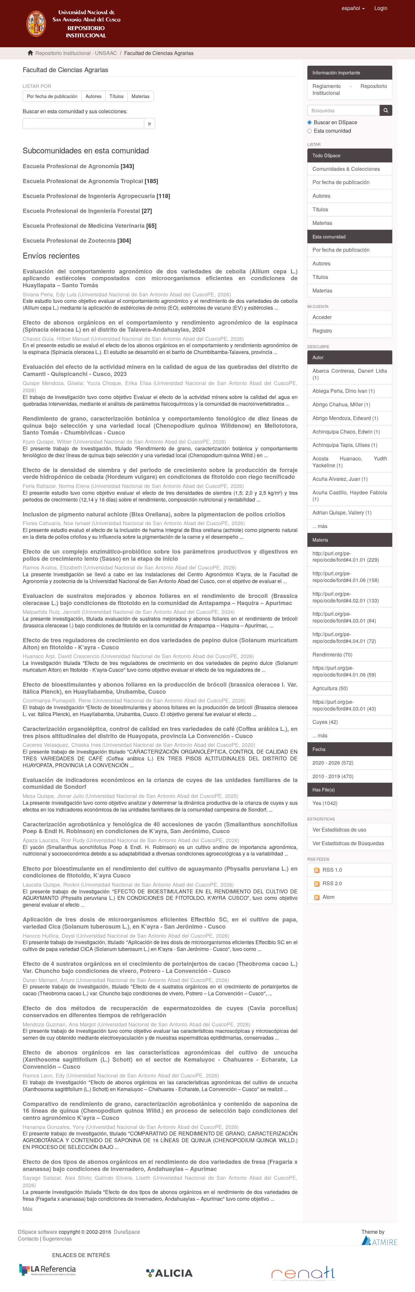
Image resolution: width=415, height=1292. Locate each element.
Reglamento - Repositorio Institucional (350, 89)
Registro (322, 330)
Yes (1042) (325, 803)
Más (27, 1208)
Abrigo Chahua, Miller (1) (341, 404)
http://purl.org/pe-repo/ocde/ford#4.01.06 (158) (346, 576)
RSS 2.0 (332, 883)
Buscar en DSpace (335, 122)
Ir (149, 123)
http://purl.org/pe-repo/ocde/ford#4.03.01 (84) (344, 617)
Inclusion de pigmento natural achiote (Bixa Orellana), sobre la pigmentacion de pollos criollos (154, 514)
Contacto (28, 1238)
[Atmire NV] (379, 1239)
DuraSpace (127, 1231)
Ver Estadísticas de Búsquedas (348, 843)
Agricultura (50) (330, 688)
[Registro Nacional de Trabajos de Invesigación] (303, 1272)
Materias (140, 96)
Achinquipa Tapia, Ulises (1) (345, 444)
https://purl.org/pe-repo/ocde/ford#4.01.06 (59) (344, 671)
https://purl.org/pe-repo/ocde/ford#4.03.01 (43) (344, 705)
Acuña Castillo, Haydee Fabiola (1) (350, 496)
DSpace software (37, 1231)
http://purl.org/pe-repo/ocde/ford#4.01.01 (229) (346, 556)
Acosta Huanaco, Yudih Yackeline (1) (350, 462)
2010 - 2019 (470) (333, 776)
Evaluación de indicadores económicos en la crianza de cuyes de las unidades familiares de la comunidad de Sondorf (160, 783)
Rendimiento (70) (332, 654)
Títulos (117, 96)
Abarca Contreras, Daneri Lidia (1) (350, 374)
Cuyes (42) (325, 721)
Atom (329, 896)
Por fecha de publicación (52, 96)
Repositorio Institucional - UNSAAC (76, 53)
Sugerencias (57, 1238)
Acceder (322, 317)
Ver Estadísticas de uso (339, 829)
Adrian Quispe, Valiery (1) (342, 512)
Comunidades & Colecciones (346, 168)
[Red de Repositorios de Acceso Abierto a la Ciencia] (48, 1269)
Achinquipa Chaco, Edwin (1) (346, 431)
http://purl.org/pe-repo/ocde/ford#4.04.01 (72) (344, 637)
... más (320, 526)
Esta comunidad (332, 130)
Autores (93, 96)
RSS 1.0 (332, 869)
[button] (353, 8)
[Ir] (385, 110)
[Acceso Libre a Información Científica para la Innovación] (170, 1272)
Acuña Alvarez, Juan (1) (340, 478)
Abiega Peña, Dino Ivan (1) (344, 390)
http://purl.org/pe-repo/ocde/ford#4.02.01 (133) (346, 597)
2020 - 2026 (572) (333, 762)
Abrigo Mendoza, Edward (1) (345, 418)
